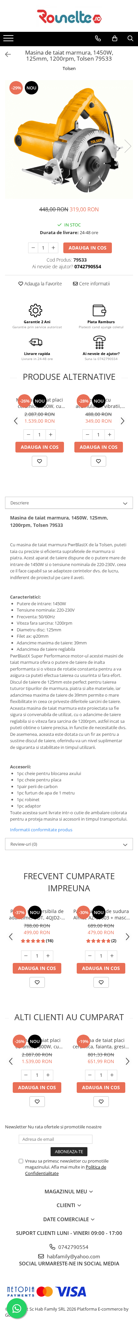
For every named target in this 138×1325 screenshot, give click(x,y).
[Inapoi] (5, 54)
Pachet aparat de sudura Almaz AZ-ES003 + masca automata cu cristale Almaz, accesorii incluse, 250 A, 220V (101, 914)
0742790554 (72, 1247)
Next (127, 146)
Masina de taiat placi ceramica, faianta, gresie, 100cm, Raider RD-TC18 (101, 1043)
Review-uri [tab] (23, 844)
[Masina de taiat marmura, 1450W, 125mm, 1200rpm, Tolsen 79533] (69, 139)
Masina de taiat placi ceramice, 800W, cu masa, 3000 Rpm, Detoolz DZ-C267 (39, 403)
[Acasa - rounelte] (69, 16)
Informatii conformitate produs (41, 830)
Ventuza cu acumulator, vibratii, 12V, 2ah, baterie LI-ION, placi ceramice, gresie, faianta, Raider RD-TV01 (98, 403)
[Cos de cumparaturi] (115, 38)
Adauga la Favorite (42, 283)
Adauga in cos (88, 248)
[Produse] (9, 40)
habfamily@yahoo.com (73, 1256)
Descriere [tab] (19, 503)
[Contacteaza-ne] (98, 38)
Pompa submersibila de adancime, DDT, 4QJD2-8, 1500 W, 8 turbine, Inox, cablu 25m (37, 914)
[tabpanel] (69, 139)
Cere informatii (94, 283)
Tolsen (69, 68)
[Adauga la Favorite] (39, 461)
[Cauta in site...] (130, 38)
